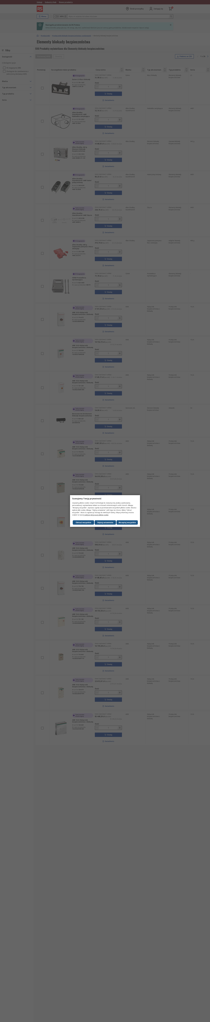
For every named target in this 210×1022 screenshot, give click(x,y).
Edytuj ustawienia (105, 522)
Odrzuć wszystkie (83, 522)
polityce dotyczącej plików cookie (96, 515)
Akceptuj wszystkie (127, 522)
